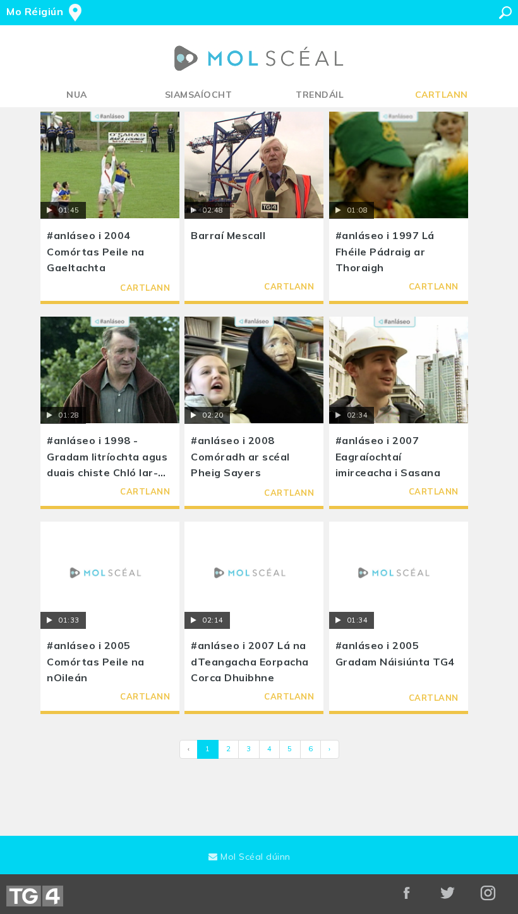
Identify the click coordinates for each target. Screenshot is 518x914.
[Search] (505, 12)
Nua (76, 94)
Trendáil (320, 94)
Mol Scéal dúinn (254, 856)
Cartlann (441, 94)
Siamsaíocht (198, 94)
